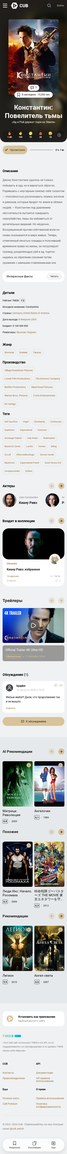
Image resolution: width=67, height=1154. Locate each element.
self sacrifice (11, 421)
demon (42, 446)
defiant (28, 471)
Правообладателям (14, 1078)
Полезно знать (11, 1098)
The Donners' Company (48, 378)
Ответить (10, 708)
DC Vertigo (10, 404)
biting (54, 446)
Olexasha (12, 563)
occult (7, 454)
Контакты (8, 1072)
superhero (9, 430)
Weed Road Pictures (42, 387)
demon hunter (47, 454)
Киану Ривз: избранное (23, 569)
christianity (39, 421)
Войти (60, 5)
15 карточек (13, 576)
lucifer (29, 446)
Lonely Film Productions (17, 378)
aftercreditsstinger (25, 454)
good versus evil (53, 462)
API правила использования (45, 1080)
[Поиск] (49, 5)
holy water (32, 438)
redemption (49, 438)
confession (56, 421)
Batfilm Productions (15, 387)
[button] (61, 486)
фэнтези (9, 352)
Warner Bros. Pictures (16, 395)
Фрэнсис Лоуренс (26, 332)
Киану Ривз (28, 503)
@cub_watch (17, 1128)
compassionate (12, 471)
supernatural (26, 430)
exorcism (42, 430)
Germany (17, 313)
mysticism (9, 462)
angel (26, 421)
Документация (44, 1072)
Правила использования (50, 1098)
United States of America (36, 313)
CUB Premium (10, 1103)
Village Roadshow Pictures (18, 370)
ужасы (37, 352)
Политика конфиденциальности (48, 1105)
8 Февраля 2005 (27, 319)
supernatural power (29, 462)
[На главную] (20, 6)
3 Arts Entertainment (44, 395)
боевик (23, 352)
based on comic (12, 446)
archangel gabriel (13, 438)
